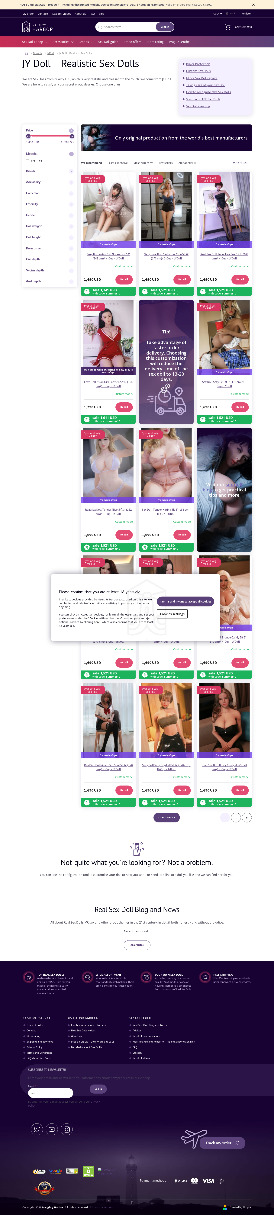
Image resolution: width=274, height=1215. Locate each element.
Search (165, 27)
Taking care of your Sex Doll (205, 85)
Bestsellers (166, 163)
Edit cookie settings (101, 1207)
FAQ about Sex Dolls (38, 1058)
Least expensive (118, 163)
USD (216, 13)
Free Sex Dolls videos (83, 1031)
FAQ (92, 13)
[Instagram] (67, 1129)
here (97, 622)
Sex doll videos (61, 13)
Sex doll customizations (146, 1036)
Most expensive (143, 163)
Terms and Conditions (39, 1053)
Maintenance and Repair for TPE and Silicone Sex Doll (164, 1042)
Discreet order (35, 1025)
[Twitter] (37, 1129)
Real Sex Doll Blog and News (150, 1025)
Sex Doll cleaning (198, 106)
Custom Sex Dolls (198, 71)
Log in (98, 1089)
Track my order (218, 1143)
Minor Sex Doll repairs (202, 78)
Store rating (33, 1036)
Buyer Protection (198, 64)
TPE (36, 160)
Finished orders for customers (88, 1025)
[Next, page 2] (236, 817)
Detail (124, 279)
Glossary (137, 1053)
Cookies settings (172, 614)
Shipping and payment (40, 1042)
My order (28, 13)
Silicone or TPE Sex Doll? (203, 99)
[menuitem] (35, 41)
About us (80, 13)
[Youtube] (52, 1129)
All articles (137, 945)
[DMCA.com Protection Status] (90, 1171)
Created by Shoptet (241, 1207)
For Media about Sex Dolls (86, 1047)
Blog (101, 13)
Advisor (137, 1031)
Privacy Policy (34, 1047)
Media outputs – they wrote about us (92, 1042)
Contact (31, 1031)
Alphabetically (187, 163)
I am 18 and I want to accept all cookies (185, 601)
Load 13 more (166, 817)
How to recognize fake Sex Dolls (208, 92)
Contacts (43, 13)
